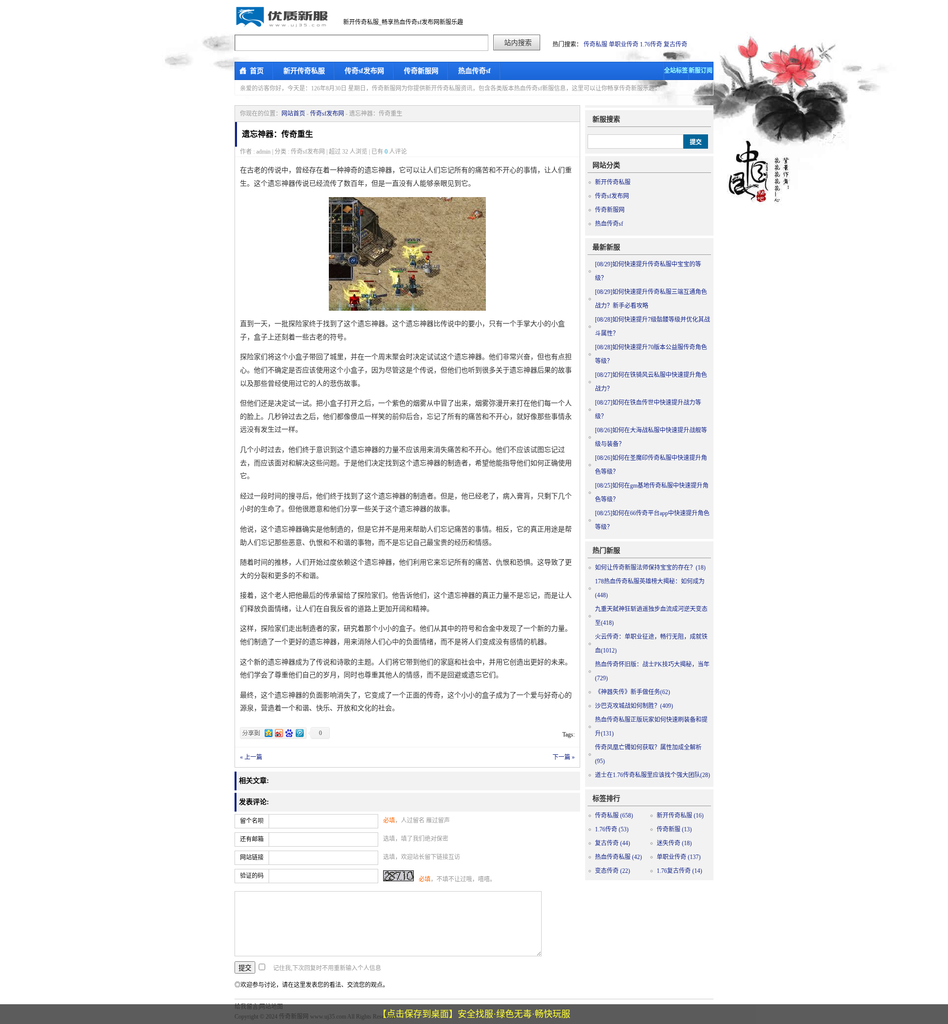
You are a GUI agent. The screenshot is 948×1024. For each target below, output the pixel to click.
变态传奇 (612, 870)
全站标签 (676, 70)
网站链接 (252, 857)
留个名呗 (252, 821)
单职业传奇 (623, 44)
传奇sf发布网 (364, 71)
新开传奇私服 (304, 71)
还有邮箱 (252, 839)
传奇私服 (595, 44)
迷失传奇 (674, 843)
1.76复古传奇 (679, 870)
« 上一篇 (251, 757)
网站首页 (293, 113)
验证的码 (252, 875)
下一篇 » (564, 757)
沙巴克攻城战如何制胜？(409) (634, 705)
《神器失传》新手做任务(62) (632, 692)
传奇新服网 (421, 71)
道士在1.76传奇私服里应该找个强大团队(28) (652, 775)
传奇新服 (674, 829)
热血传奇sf (474, 71)
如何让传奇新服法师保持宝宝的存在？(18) (650, 567)
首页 (257, 71)
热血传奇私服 (618, 857)
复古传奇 (675, 44)
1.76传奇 (651, 44)
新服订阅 (700, 70)
